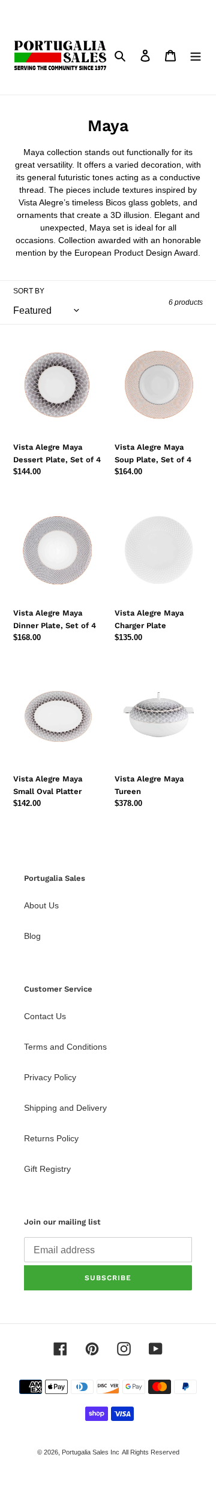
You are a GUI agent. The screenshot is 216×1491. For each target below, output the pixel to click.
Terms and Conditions (65, 1046)
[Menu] (195, 55)
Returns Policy (51, 1138)
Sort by (28, 291)
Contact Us (45, 1016)
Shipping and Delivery (65, 1108)
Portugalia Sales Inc (90, 1452)
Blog (32, 936)
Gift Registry (47, 1169)
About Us (41, 905)
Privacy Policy (50, 1077)
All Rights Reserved (150, 1452)
